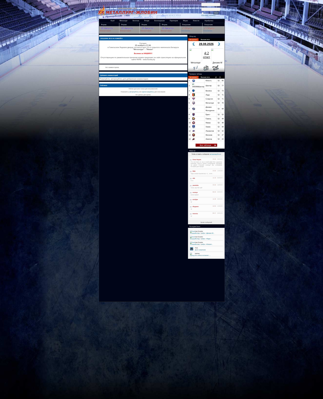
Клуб (112, 21)
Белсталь (136, 21)
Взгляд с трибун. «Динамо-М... (204, 233)
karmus (197, 253)
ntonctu (195, 213)
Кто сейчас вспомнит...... (203, 255)
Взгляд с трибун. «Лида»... (203, 238)
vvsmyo (195, 192)
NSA (194, 171)
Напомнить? (212, 15)
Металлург (123, 21)
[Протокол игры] (194, 71)
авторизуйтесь (134, 92)
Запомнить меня (208, 13)
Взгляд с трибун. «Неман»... (204, 244)
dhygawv (196, 206)
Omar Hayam (197, 159)
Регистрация (204, 15)
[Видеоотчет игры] (218, 71)
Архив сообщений (206, 222)
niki (194, 178)
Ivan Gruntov (199, 231)
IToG (196, 248)
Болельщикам (159, 21)
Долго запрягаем (200, 250)
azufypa (195, 199)
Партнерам (174, 21)
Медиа (185, 21)
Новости (196, 21)
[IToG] (191, 250)
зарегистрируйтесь (148, 92)
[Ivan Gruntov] (192, 233)
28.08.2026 (206, 44)
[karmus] (192, 255)
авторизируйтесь (215, 154)
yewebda (195, 185)
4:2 (206, 55)
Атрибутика (208, 21)
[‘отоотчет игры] (205, 71)
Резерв (146, 21)
